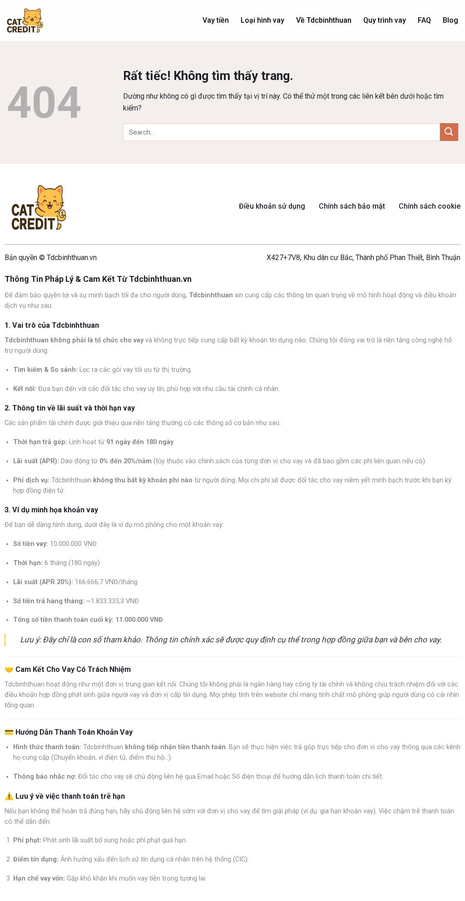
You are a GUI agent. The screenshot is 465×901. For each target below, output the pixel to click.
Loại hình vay (262, 20)
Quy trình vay (384, 20)
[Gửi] (449, 132)
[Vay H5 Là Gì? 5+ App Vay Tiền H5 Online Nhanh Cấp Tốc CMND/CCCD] (25, 20)
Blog (450, 20)
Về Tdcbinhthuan (323, 20)
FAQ (424, 20)
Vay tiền (216, 20)
